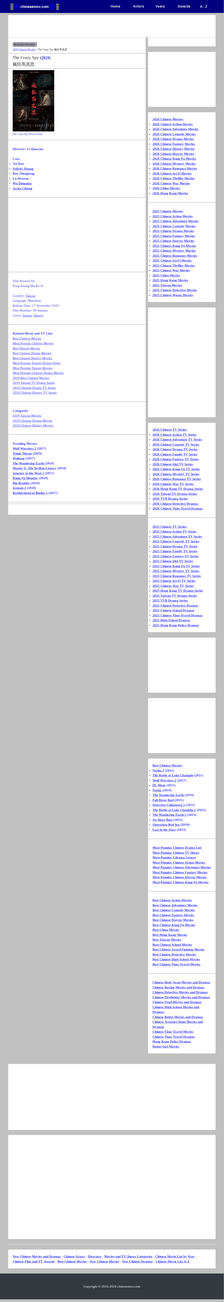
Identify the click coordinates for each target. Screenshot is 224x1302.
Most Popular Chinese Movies (33, 343)
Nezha (157, 790)
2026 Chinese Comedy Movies (174, 134)
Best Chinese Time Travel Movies (176, 964)
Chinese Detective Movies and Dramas (180, 992)
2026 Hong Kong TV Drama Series (178, 489)
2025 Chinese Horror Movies (173, 241)
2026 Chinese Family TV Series (175, 454)
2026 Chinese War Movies (171, 183)
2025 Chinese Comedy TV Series (176, 541)
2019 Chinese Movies (24, 49)
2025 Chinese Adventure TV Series (177, 536)
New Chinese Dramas (137, 1261)
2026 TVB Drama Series (170, 498)
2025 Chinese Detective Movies (175, 290)
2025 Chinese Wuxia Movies (173, 295)
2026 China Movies (166, 188)
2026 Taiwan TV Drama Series (175, 494)
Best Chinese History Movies (32, 358)
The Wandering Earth (28, 463)
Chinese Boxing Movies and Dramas (178, 987)
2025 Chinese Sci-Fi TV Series (174, 581)
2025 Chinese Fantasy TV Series (176, 556)
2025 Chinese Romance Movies (175, 255)
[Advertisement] (111, 26)
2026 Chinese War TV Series (173, 484)
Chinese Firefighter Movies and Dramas (181, 997)
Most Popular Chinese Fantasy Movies (180, 872)
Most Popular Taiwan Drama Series (37, 363)
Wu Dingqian (22, 183)
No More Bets (162, 820)
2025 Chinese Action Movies (173, 216)
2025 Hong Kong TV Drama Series (178, 590)
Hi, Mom (159, 785)
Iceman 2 (19, 488)
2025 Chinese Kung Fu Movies (174, 246)
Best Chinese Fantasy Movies (173, 915)
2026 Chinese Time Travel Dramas (178, 508)
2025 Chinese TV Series (169, 526)
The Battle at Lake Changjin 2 (174, 810)
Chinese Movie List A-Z (172, 1261)
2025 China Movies (166, 275)
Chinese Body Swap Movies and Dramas (181, 982)
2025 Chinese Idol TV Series (173, 561)
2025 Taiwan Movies (167, 285)
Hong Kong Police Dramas (172, 1041)
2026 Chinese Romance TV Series (177, 479)
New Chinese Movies (104, 1261)
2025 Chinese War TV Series (173, 586)
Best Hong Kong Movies (170, 935)
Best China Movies (166, 930)
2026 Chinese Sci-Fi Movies (172, 173)
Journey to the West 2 (28, 473)
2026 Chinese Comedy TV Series (176, 444)
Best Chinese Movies (27, 338)
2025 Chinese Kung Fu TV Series (176, 566)
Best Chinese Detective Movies (174, 954)
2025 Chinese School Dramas (173, 610)
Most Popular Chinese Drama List (177, 847)
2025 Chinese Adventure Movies (175, 221)
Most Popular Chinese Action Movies (179, 862)
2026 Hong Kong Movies (170, 193)
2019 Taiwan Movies (27, 415)
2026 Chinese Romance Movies (175, 168)
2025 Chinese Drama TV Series (175, 546)
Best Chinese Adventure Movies (175, 905)
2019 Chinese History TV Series (35, 392)
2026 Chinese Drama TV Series (175, 449)
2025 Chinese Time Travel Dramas (178, 615)
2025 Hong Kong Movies (170, 280)
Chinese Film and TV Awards (34, 1261)
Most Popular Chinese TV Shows (176, 852)
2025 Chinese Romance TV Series (177, 576)
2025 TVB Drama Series (170, 600)
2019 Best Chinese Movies (31, 378)
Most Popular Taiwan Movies (32, 368)
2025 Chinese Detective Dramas (175, 605)
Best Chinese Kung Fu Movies (174, 925)
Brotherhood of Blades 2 (30, 493)
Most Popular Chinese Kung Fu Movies (180, 882)
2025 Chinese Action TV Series (174, 531)
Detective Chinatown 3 (169, 805)
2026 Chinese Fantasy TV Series (176, 459)
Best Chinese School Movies (172, 944)
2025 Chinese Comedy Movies (174, 226)
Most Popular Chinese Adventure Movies (182, 867)
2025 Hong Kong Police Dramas (176, 625)
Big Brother (21, 483)
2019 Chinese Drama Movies (32, 420)
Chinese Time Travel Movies (173, 1031)
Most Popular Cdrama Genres (174, 857)
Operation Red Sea (166, 824)
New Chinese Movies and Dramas (37, 1256)
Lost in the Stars (164, 829)
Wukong (19, 458)
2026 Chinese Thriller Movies (174, 178)
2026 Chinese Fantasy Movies (174, 144)
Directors (94, 1256)
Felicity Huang (23, 168)
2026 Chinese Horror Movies (173, 154)
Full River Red (163, 800)
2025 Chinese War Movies (171, 270)
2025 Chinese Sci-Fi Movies (172, 260)
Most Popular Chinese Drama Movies (38, 373)
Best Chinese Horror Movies (173, 920)
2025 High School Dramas (171, 620)
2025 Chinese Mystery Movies (174, 250)
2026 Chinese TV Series (169, 429)
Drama (27, 315)
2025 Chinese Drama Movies (173, 231)
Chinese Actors (74, 1256)
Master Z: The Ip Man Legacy (34, 468)
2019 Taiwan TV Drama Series (34, 382)
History (39, 315)
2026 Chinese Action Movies (173, 124)
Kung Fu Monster (25, 478)
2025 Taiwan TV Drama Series (175, 595)
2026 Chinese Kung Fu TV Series (176, 469)
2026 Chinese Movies (168, 119)
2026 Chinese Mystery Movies (174, 163)
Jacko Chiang (22, 188)
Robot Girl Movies (166, 1046)
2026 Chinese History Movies (173, 149)
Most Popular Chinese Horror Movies (180, 877)
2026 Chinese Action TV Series (174, 434)
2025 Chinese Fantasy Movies (174, 236)
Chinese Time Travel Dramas (174, 1036)
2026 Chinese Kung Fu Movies (174, 158)
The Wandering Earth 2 (169, 815)
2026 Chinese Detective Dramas (175, 503)
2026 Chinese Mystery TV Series (176, 474)
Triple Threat (22, 453)
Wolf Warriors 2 (24, 448)
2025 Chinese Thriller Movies (174, 265)
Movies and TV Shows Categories (128, 1256)
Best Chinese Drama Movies (32, 353)
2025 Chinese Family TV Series (175, 551)
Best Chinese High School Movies (176, 959)
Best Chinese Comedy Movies (174, 910)
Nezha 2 (158, 770)
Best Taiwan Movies (26, 348)
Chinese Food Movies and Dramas (177, 1002)
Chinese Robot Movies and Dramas (178, 1017)
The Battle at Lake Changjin (173, 775)
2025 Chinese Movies (168, 211)
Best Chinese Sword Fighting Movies (179, 949)
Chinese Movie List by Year (174, 1256)
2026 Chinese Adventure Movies (175, 129)
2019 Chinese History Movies (33, 425)
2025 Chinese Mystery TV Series (176, 571)
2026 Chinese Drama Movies (173, 139)
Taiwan (30, 296)
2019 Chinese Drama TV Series (34, 388)
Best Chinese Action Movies (172, 900)
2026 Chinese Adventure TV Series (177, 439)
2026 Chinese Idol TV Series (173, 464)
